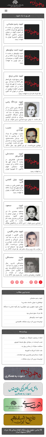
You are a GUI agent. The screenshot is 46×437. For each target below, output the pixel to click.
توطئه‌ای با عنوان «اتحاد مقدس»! (31, 302)
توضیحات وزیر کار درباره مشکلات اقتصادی (29, 321)
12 (17, 282)
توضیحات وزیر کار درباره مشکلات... (31, 359)
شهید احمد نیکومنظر (35, 317)
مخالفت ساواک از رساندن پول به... (31, 346)
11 (21, 282)
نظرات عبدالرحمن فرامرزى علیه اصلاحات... (29, 355)
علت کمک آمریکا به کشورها (33, 350)
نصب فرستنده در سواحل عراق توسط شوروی (28, 342)
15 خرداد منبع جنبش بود (34, 313)
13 (12, 282)
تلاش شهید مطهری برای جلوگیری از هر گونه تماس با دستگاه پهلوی (23, 308)
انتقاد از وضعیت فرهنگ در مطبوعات (30, 338)
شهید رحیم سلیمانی (36, 298)
